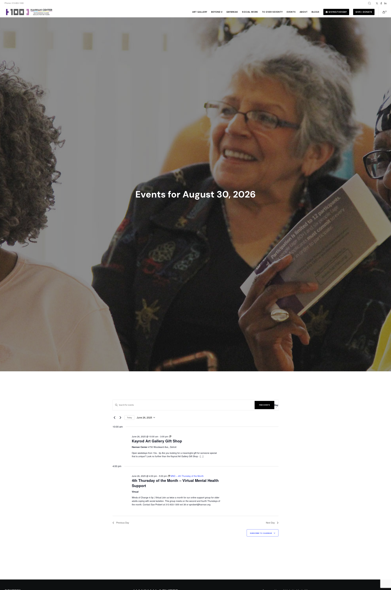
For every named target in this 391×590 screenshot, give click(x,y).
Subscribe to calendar (261, 533)
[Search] (369, 3)
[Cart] (381, 12)
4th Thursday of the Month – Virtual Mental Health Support (175, 483)
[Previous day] (114, 417)
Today (129, 417)
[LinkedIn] (385, 3)
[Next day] (120, 417)
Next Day (270, 522)
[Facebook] (381, 3)
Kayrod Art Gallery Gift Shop (157, 440)
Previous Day (122, 522)
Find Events (264, 405)
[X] (377, 3)
